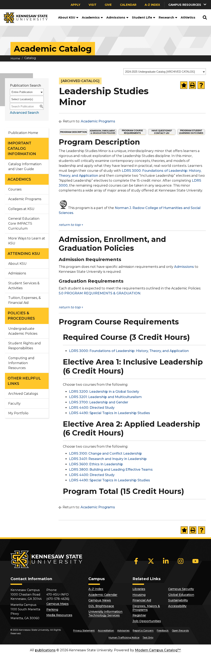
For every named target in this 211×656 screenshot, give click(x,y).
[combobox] (164, 71)
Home (15, 58)
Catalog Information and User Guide (24, 166)
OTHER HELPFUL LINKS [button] (24, 381)
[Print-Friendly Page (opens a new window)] (192, 85)
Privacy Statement (84, 630)
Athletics (188, 17)
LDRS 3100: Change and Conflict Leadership (105, 453)
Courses (14, 189)
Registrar (139, 615)
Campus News (99, 600)
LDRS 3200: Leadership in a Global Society (104, 392)
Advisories (123, 630)
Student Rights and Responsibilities (24, 345)
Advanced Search (24, 113)
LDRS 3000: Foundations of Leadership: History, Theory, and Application (129, 351)
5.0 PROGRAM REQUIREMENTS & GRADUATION (99, 293)
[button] (77, 17)
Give (108, 4)
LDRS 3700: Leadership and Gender (98, 402)
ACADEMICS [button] (19, 179)
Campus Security (181, 589)
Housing (138, 595)
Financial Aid (141, 600)
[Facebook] (136, 561)
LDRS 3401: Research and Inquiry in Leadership (108, 459)
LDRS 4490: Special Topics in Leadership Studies (109, 413)
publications (45, 650)
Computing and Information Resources (21, 363)
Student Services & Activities (24, 285)
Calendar (128, 4)
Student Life (142, 17)
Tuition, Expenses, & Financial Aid (24, 300)
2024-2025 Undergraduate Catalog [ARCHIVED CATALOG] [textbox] (160, 71)
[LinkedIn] (166, 561)
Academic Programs (24, 199)
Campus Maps (57, 604)
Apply (75, 4)
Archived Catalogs (23, 394)
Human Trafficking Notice (124, 637)
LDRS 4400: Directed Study (92, 408)
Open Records (180, 630)
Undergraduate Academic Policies (22, 331)
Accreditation (106, 630)
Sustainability (178, 600)
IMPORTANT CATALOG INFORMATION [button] (22, 148)
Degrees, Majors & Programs (146, 608)
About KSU (66, 17)
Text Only (148, 637)
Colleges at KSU (21, 209)
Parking (52, 609)
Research (166, 17)
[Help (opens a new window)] (201, 85)
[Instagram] (181, 561)
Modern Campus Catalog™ (158, 650)
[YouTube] (195, 561)
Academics (91, 17)
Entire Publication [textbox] (22, 92)
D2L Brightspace (101, 606)
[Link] (73, 134)
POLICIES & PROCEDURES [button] (21, 315)
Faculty (14, 403)
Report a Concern (143, 630)
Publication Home (23, 133)
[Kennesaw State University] (24, 17)
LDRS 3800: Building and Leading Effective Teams (111, 469)
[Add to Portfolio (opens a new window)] (183, 85)
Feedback (163, 630)
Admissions (115, 17)
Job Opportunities (146, 621)
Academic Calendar (102, 595)
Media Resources (59, 615)
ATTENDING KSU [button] (24, 253)
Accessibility (177, 606)
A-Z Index (152, 4)
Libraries (138, 589)
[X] (151, 561)
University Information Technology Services (105, 613)
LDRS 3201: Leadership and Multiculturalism (105, 397)
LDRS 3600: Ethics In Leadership (96, 464)
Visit (92, 4)
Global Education (181, 595)
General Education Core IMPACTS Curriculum (23, 223)
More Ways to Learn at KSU (26, 240)
